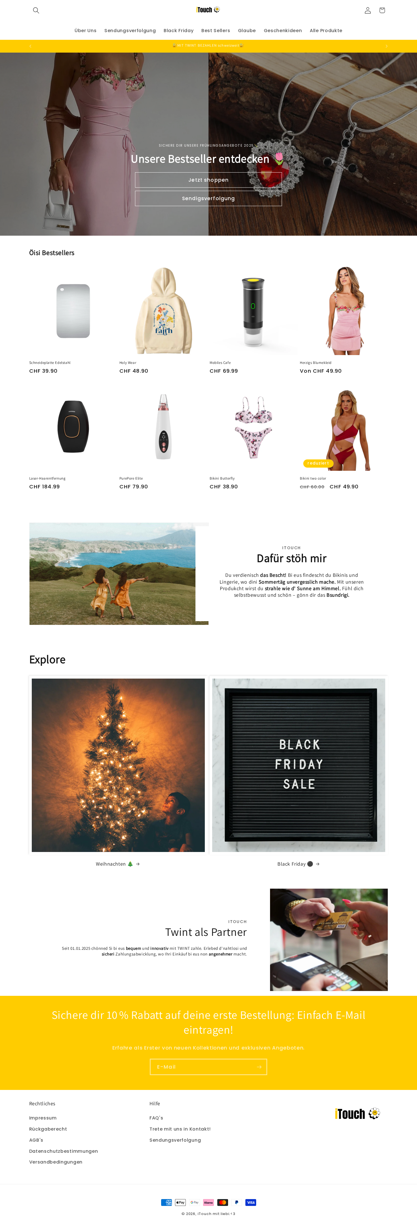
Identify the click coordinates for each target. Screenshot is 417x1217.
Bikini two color (313, 478)
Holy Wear (127, 362)
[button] (36, 10)
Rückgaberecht (48, 1129)
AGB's (36, 1140)
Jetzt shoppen (208, 180)
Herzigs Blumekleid (316, 362)
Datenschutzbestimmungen (63, 1151)
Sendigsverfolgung (208, 198)
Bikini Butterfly (222, 478)
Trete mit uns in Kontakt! (180, 1129)
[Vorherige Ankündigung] (30, 46)
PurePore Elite (131, 478)
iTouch (205, 1213)
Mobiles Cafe (220, 362)
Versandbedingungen (56, 1162)
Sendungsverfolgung (175, 1140)
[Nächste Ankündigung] (386, 46)
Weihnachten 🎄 (115, 864)
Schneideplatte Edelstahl (50, 362)
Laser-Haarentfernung (47, 478)
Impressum (43, 1118)
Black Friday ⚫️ (295, 864)
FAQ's (156, 1118)
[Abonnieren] (259, 1067)
